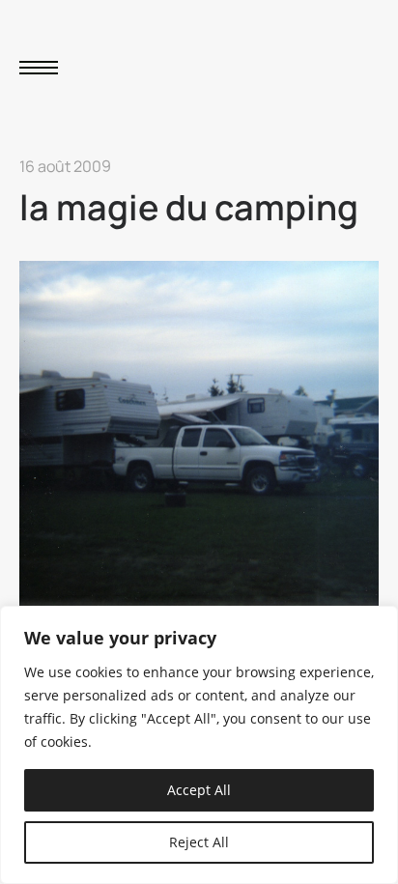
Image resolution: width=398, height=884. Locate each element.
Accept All (199, 790)
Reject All (199, 842)
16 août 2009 (65, 166)
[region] (199, 745)
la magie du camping (188, 207)
